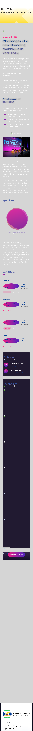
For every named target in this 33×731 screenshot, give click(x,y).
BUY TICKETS (17, 292)
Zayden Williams (17, 232)
